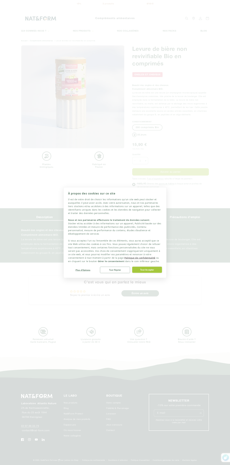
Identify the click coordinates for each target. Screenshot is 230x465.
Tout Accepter (147, 270)
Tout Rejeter (115, 270)
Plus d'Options (83, 270)
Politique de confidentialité (139, 257)
